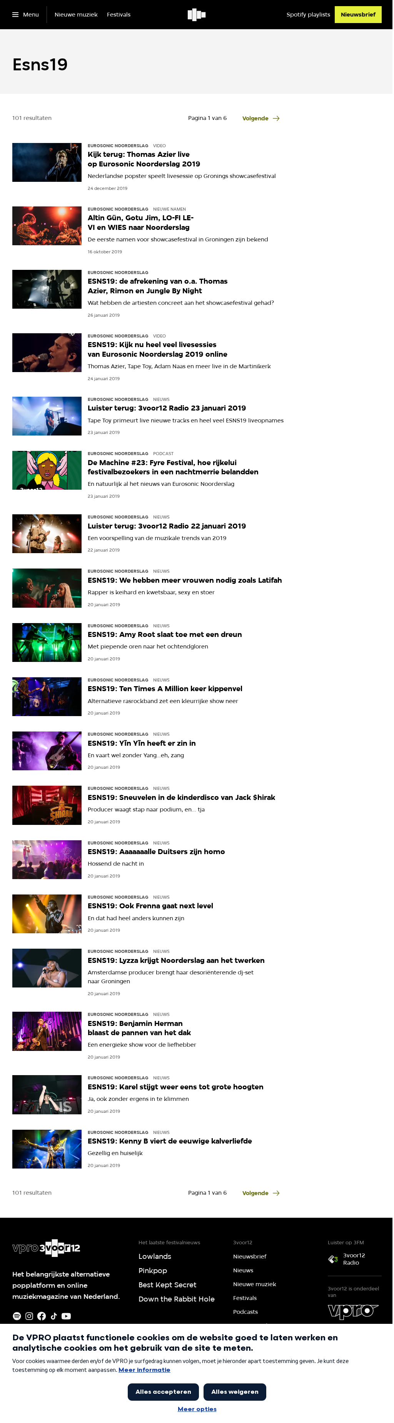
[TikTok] (53, 1316)
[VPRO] (353, 1312)
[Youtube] (66, 1316)
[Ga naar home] (197, 14)
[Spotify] (17, 1316)
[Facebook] (41, 1316)
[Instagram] (29, 1316)
